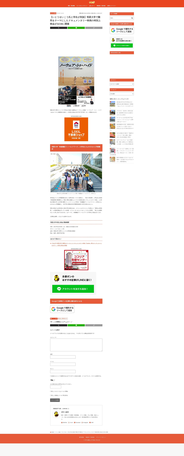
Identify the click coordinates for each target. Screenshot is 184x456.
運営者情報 (81, 437)
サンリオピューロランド (82, 5)
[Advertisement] (76, 42)
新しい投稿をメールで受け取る (59, 395)
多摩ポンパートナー (111, 5)
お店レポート (92, 5)
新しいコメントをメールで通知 (59, 391)
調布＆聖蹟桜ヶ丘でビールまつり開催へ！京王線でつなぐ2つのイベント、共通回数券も (125, 159)
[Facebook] (77, 422)
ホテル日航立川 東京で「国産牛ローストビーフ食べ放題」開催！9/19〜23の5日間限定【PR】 (125, 135)
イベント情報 (53, 13)
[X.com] (70, 422)
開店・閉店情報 (71, 5)
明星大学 (65, 318)
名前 (51, 354)
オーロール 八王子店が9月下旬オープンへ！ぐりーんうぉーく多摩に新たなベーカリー (125, 119)
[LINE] (91, 422)
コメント (53, 337)
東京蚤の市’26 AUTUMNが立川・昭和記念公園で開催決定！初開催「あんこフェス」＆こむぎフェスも (121, 105)
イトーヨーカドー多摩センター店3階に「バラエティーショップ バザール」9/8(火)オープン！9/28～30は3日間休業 (122, 151)
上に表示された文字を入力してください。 (61, 384)
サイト (52, 368)
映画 (60, 318)
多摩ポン (89, 440)
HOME (52, 432)
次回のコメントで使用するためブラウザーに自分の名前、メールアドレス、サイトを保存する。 (76, 376)
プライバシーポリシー (101, 437)
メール (52, 361)
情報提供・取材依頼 (101, 5)
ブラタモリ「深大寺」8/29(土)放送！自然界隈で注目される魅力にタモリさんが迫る (125, 112)
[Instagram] (85, 422)
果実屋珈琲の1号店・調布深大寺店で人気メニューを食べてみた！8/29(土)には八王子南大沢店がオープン (122, 127)
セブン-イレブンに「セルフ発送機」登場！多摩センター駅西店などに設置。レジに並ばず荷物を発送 (121, 143)
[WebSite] (64, 422)
